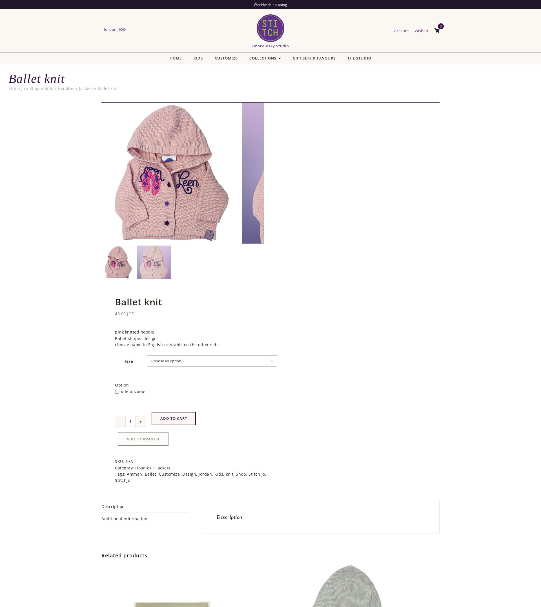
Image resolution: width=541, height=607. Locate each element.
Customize (169, 474)
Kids (49, 88)
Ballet (150, 474)
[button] (143, 439)
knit (229, 474)
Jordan (205, 474)
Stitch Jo (16, 88)
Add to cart (173, 418)
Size (129, 361)
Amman (134, 474)
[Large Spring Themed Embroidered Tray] (171, 566)
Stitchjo (122, 480)
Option (122, 385)
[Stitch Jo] (270, 15)
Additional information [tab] (124, 518)
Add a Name (133, 391)
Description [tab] (113, 506)
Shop (35, 88)
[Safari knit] (344, 566)
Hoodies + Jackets (75, 88)
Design (189, 474)
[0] (437, 30)
